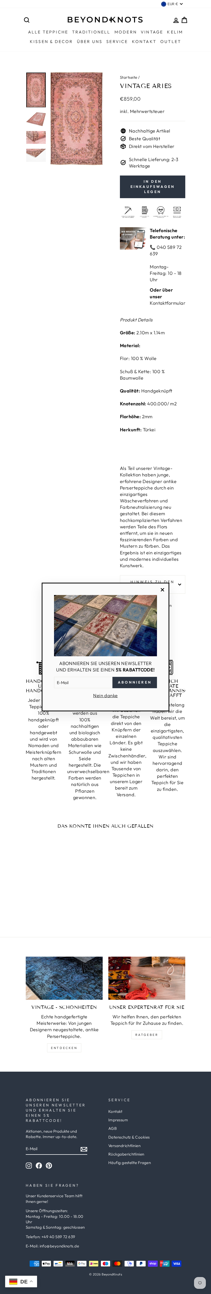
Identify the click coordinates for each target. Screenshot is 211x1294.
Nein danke (105, 695)
